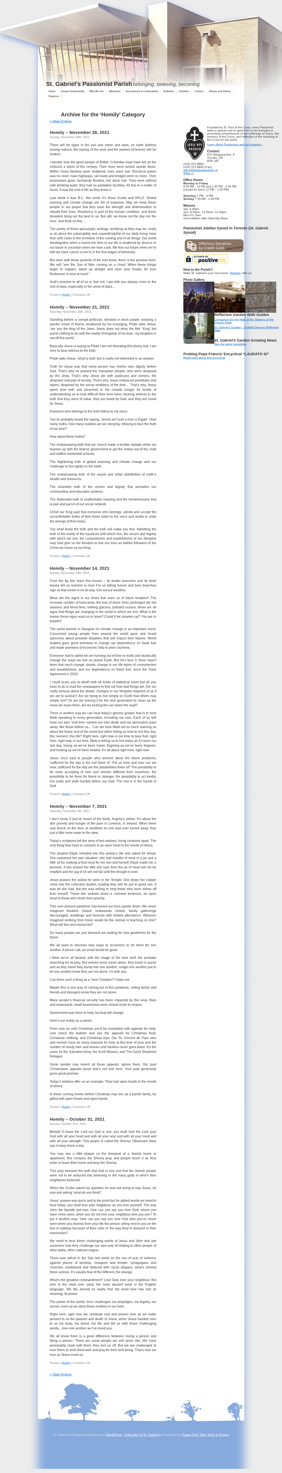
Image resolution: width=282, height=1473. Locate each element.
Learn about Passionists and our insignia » (235, 144)
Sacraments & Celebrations (142, 91)
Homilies (184, 91)
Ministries (115, 91)
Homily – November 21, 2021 (79, 307)
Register (235, 273)
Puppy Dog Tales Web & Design (205, 1435)
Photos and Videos (220, 91)
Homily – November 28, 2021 (79, 132)
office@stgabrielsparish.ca (200, 170)
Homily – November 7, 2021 (78, 806)
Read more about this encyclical (204, 357)
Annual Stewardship (72, 91)
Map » (188, 173)
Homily (66, 294)
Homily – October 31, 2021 (77, 1119)
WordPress (114, 1435)
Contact (199, 91)
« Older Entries (61, 121)
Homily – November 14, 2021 (79, 568)
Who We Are (96, 91)
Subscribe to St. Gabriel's (142, 1435)
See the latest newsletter (230, 344)
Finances (54, 96)
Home (52, 91)
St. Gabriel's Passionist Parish (89, 84)
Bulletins (169, 91)
